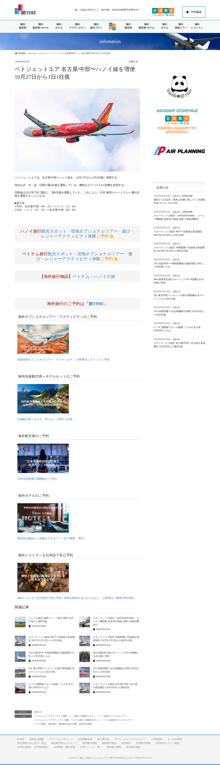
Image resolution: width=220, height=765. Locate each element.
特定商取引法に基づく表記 (31, 743)
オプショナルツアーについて (130, 739)
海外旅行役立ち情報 (68, 724)
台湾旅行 (126, 743)
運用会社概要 (36, 739)
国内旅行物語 (109, 743)
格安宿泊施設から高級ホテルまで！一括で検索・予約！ (50, 538)
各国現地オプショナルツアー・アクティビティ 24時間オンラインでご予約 (62, 359)
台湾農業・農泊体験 (64, 747)
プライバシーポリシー (61, 739)
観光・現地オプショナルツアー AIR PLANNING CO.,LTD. (106, 758)
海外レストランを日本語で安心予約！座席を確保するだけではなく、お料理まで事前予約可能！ (75, 598)
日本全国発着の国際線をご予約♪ (36, 478)
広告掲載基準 (85, 739)
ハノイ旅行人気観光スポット (82, 716)
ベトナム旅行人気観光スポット (85, 720)
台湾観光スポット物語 (167, 743)
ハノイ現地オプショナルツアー (112, 716)
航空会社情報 (85, 724)
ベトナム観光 (40, 724)
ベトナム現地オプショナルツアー (117, 720)
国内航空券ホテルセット (64, 743)
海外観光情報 (114, 747)
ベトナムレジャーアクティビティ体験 (51, 720)
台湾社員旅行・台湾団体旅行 (32, 747)
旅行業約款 (103, 739)
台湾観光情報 (187, 212)
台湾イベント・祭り (91, 747)
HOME (20, 739)
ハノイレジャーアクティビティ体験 (50, 716)
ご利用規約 (157, 739)
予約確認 (196, 11)
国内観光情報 (187, 196)
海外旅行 (52, 724)
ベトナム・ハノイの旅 (77, 276)
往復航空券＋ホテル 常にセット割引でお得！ (45, 419)
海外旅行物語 (133, 747)
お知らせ (133, 61)
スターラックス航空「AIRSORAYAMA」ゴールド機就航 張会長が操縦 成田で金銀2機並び (116, 621)
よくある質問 (175, 739)
